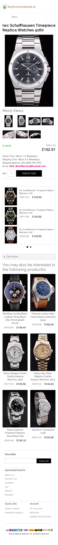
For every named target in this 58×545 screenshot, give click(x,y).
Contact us (11, 479)
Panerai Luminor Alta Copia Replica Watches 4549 (43, 316)
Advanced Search (14, 513)
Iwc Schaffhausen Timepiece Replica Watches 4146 (36, 231)
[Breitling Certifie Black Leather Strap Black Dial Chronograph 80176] (15, 292)
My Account (36, 509)
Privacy (9, 491)
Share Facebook (8, 182)
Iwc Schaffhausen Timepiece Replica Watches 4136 (36, 192)
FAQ (6, 487)
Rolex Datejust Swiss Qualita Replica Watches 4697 (15, 376)
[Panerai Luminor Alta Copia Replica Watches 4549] (42, 292)
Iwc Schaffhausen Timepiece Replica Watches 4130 (36, 211)
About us (9, 475)
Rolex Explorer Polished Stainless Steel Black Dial (15, 433)
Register (34, 513)
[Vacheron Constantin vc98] (42, 408)
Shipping (9, 483)
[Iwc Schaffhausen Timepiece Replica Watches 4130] (11, 216)
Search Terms (12, 509)
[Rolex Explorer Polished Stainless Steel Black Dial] (15, 408)
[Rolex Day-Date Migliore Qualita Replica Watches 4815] (42, 352)
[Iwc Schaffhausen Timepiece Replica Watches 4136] (11, 196)
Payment (9, 495)
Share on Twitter (14, 182)
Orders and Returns (40, 517)
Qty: (4, 173)
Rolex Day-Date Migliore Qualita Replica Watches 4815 (43, 376)
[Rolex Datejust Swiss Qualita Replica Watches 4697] (15, 352)
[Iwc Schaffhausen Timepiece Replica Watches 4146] (11, 235)
